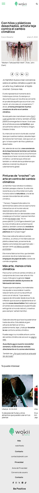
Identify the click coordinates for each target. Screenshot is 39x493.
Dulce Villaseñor (7, 37)
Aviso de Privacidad (19, 468)
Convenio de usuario (19, 472)
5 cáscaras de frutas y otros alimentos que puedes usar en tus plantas (16, 415)
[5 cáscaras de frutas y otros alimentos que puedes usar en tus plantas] (17, 391)
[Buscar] (37, 4)
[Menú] (3, 3)
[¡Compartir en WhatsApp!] (27, 74)
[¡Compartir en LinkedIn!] (22, 74)
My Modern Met (14, 219)
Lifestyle (5, 409)
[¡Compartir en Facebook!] (12, 74)
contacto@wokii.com (19, 456)
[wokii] (21, 4)
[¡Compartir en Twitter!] (17, 74)
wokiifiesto (19, 445)
